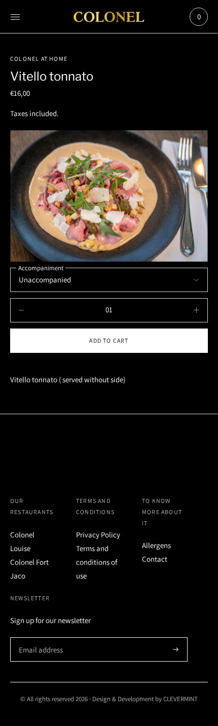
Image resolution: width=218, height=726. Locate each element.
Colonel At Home (38, 58)
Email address (39, 637)
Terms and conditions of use (96, 561)
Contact (154, 559)
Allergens (156, 545)
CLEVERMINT (180, 699)
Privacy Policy (98, 534)
